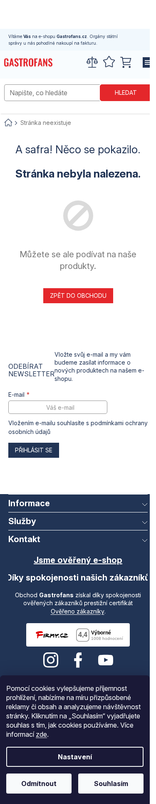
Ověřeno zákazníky (77, 611)
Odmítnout (39, 783)
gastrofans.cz (50, 660)
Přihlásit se (33, 450)
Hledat (126, 92)
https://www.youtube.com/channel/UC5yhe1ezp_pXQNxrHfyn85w (105, 660)
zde (41, 734)
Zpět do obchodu (78, 295)
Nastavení (75, 757)
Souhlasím (111, 783)
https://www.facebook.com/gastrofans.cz (78, 660)
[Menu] (145, 62)
